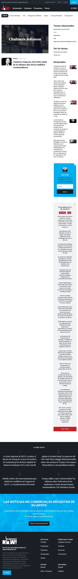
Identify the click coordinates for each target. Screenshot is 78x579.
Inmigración (69, 16)
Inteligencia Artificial (34, 16)
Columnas (28, 8)
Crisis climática (15, 16)
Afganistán (57, 35)
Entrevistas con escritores (61, 29)
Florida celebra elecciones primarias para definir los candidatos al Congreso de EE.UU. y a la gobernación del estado (19, 481)
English (66, 2)
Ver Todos (65, 429)
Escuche (62, 213)
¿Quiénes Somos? (50, 2)
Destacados (17, 8)
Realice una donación (39, 523)
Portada (43, 542)
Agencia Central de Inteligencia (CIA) (65, 41)
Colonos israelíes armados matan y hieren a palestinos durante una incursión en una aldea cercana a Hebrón (65, 299)
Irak (55, 38)
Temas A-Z (57, 55)
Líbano (46, 16)
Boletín (59, 2)
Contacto (61, 546)
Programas (38, 8)
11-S (55, 32)
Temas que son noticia (60, 52)
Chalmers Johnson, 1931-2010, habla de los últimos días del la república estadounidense (30, 64)
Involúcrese (62, 554)
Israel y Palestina (56, 16)
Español (61, 571)
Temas (47, 8)
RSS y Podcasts (46, 571)
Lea (69, 213)
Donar (74, 2)
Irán (24, 16)
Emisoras (61, 550)
